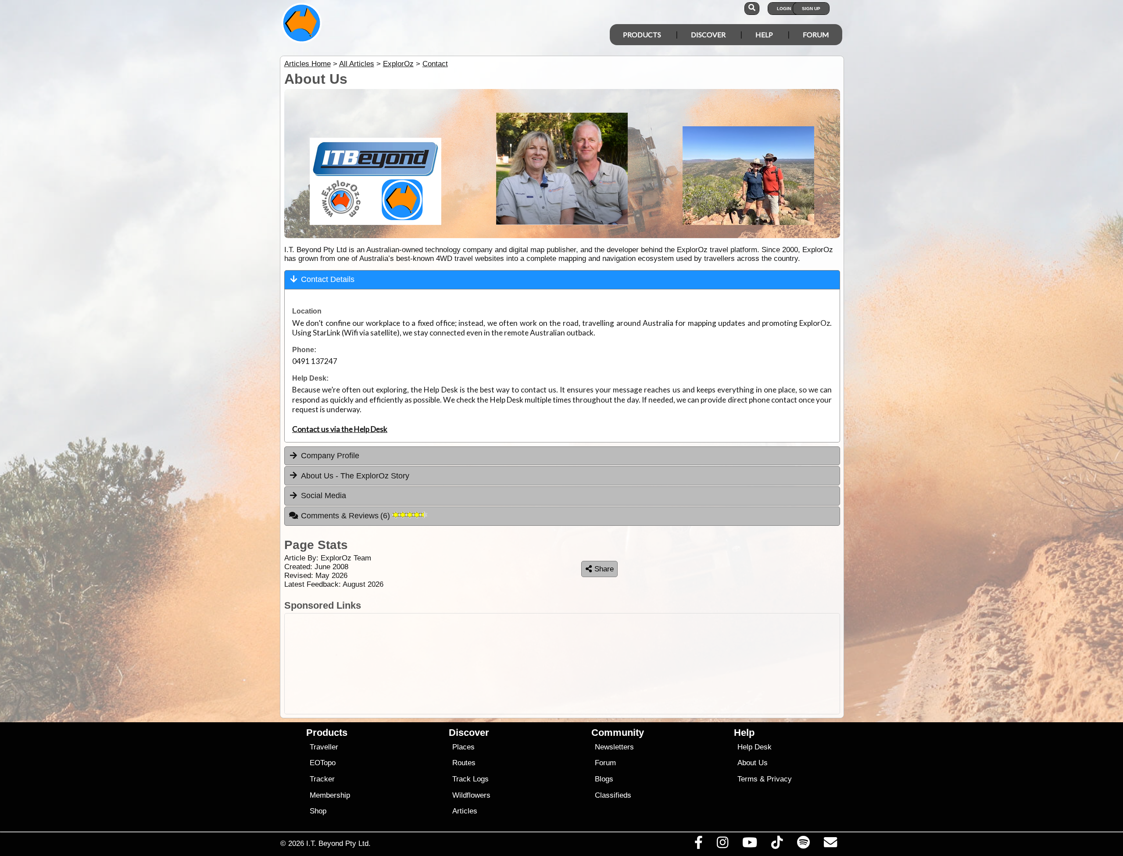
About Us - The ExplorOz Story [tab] (355, 475)
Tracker (322, 779)
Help (764, 34)
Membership (330, 795)
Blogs (604, 779)
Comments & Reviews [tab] (347, 515)
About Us (752, 763)
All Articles (356, 64)
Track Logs (470, 779)
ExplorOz (398, 64)
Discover (708, 34)
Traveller (324, 747)
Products (642, 34)
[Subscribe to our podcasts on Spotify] (803, 844)
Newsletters (614, 747)
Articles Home (307, 64)
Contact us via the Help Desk (339, 429)
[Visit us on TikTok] (777, 844)
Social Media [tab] (323, 495)
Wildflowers (471, 795)
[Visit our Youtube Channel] (750, 844)
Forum (816, 34)
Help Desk (754, 747)
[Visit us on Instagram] (722, 844)
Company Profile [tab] (330, 455)
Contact (435, 64)
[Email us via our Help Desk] (830, 844)
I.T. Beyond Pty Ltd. (338, 843)
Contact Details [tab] (327, 279)
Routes (464, 763)
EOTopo (323, 763)
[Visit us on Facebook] (698, 844)
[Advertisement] (569, 663)
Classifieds (613, 795)
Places (463, 747)
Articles (464, 811)
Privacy (779, 779)
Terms (747, 779)
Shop (318, 811)
